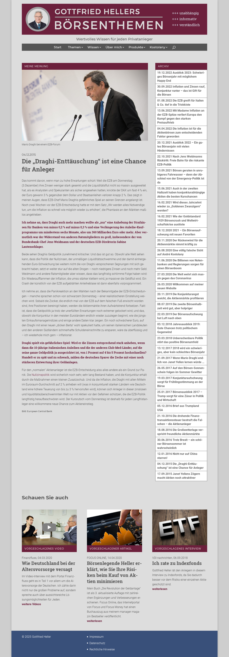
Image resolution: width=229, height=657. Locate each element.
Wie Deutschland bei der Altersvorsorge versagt (48, 566)
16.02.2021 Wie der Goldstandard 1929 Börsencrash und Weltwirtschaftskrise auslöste (179, 220)
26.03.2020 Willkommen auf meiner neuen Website (180, 286)
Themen (74, 47)
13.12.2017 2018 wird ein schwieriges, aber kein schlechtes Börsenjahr (181, 350)
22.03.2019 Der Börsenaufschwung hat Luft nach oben (180, 316)
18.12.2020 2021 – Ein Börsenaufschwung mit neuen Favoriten (179, 232)
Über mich (114, 47)
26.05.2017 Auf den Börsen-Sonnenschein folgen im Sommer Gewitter (181, 370)
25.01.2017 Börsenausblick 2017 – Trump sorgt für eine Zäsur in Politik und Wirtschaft (180, 396)
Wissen (93, 47)
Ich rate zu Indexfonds (177, 563)
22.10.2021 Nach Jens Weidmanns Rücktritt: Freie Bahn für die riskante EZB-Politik (180, 160)
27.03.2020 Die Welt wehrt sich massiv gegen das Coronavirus (180, 276)
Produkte (136, 47)
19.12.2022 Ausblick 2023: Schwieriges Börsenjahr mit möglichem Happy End (181, 76)
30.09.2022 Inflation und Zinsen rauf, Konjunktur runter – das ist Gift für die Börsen (181, 90)
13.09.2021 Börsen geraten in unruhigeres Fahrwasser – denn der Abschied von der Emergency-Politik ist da (180, 176)
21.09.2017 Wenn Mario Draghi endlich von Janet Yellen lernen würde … (180, 360)
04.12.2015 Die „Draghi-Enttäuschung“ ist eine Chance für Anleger (180, 465)
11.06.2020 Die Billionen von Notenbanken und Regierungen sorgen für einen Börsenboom (180, 264)
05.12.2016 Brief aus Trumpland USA (178, 408)
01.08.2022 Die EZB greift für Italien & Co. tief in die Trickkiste (180, 102)
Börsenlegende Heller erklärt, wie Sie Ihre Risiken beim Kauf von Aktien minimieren (114, 572)
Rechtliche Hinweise (102, 649)
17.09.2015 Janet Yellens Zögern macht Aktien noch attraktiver (178, 475)
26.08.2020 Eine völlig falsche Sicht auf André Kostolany (180, 252)
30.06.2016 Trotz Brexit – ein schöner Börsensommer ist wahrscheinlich (180, 444)
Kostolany (157, 47)
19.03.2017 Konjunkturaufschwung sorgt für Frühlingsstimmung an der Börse (180, 382)
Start (57, 47)
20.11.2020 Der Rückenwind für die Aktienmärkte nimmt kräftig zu (180, 242)
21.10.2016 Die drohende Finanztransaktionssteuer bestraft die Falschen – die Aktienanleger (180, 420)
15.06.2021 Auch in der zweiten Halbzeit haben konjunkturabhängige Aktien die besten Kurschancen (181, 192)
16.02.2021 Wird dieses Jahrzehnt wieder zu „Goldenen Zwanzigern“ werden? (179, 206)
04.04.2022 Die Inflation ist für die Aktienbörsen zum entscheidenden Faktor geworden (179, 132)
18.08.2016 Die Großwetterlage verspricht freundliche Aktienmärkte (180, 431)
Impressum (96, 636)
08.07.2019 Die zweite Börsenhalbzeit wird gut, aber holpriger (179, 306)
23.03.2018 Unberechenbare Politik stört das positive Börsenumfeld (180, 340)
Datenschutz (97, 643)
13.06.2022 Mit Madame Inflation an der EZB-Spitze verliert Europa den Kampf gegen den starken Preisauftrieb (180, 116)
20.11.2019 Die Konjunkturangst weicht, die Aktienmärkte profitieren (180, 296)
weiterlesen (94, 621)
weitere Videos (31, 604)
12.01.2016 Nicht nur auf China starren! (177, 455)
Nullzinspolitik (41, 375)
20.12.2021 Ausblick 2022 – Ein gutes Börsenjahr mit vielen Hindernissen (180, 146)
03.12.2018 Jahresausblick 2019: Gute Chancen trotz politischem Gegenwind (178, 328)
